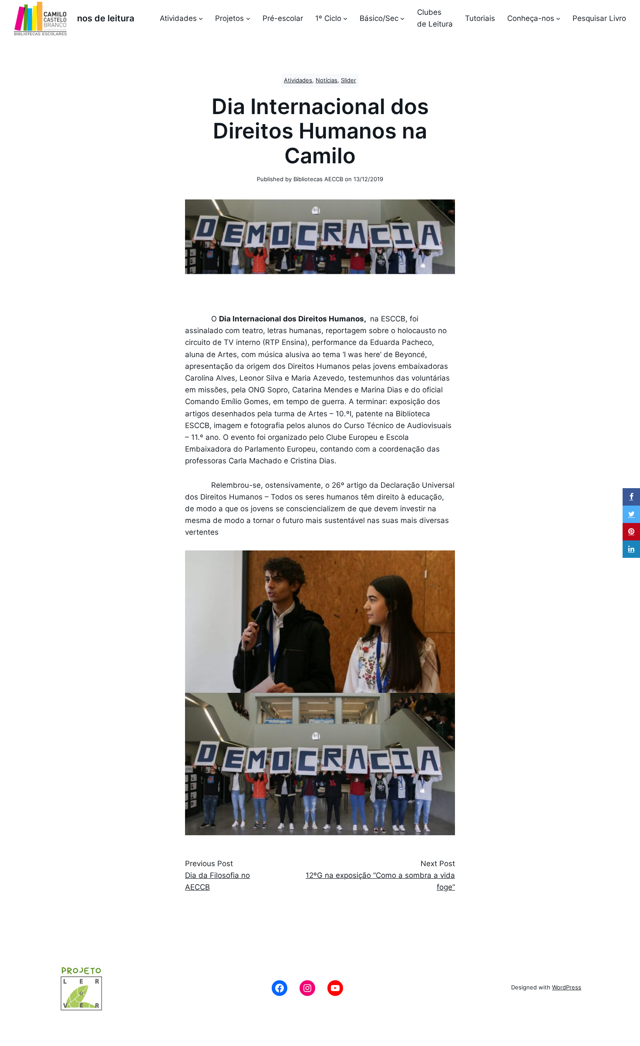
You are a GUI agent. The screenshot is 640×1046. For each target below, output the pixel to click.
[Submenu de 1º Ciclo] (345, 18)
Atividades (298, 80)
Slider (348, 80)
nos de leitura (105, 18)
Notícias (326, 80)
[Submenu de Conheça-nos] (558, 18)
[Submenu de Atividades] (201, 18)
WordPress (566, 987)
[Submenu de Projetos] (248, 18)
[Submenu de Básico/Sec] (402, 18)
